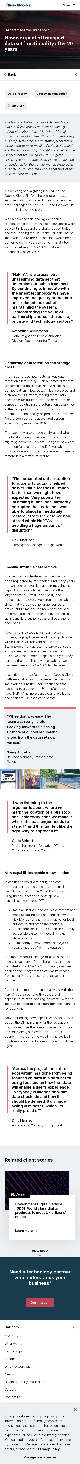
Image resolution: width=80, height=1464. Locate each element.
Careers (10, 1389)
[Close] (75, 1409)
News (9, 1374)
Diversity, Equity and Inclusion (26, 1382)
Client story (16, 105)
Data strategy (17, 93)
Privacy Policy (49, 1449)
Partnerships (14, 1351)
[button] (40, 1253)
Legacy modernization (52, 93)
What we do (13, 1344)
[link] (40, 1302)
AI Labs (10, 1359)
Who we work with (18, 1366)
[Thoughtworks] (18, 5)
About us (11, 1336)
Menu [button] (67, 5)
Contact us (13, 1397)
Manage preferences (40, 1457)
